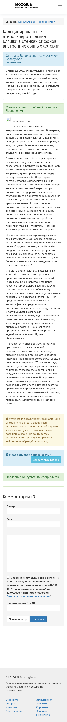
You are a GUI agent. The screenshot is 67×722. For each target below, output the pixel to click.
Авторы (10, 703)
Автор (11, 506)
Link (42, 532)
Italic (14, 532)
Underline (18, 532)
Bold (9, 532)
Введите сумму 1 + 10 (21, 603)
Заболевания (44, 699)
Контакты (11, 707)
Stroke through (23, 532)
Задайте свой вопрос (46, 459)
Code (37, 532)
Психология (43, 714)
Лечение (41, 703)
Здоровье (42, 711)
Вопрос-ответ (46, 21)
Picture (47, 532)
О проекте (12, 699)
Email (10, 519)
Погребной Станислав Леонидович (31, 109)
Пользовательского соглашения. (28, 596)
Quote (32, 532)
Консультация (26, 21)
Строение (42, 707)
